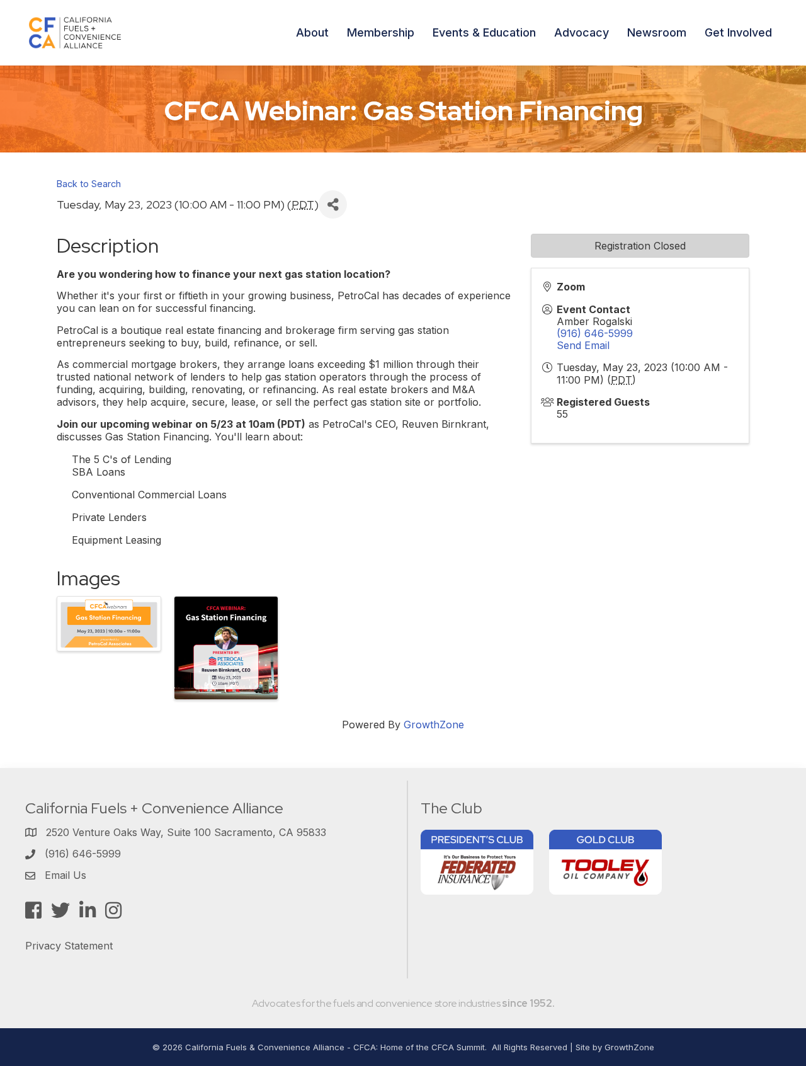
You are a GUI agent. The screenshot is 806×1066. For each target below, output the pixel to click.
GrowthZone (434, 724)
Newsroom (656, 32)
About (312, 32)
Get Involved (738, 32)
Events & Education (484, 32)
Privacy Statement (69, 945)
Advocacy (581, 32)
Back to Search (89, 183)
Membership (380, 32)
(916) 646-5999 (595, 333)
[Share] (333, 204)
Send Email (583, 345)
